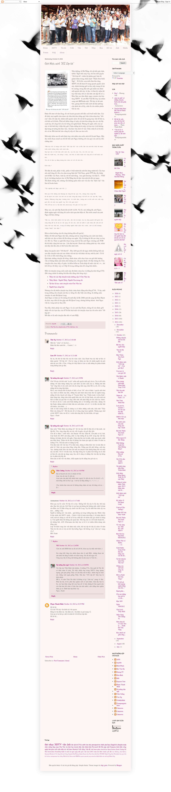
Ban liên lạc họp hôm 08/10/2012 (121, 536)
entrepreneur (54, 756)
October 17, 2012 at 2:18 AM (66, 340)
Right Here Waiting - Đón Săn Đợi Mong (119, 175)
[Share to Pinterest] (71, 324)
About (62, 52)
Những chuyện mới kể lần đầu (121, 339)
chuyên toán (61, 327)
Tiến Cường (60, 470)
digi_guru (104, 765)
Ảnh (117, 48)
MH (118, 678)
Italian (80, 754)
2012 (117, 322)
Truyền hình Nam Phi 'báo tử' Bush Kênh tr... (120, 110)
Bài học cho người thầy (120, 346)
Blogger (119, 765)
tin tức (88, 744)
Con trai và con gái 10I (121, 372)
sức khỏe (99, 752)
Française (113, 747)
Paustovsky (86, 754)
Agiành (119, 663)
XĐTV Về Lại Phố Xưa (121, 418)
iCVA (67, 327)
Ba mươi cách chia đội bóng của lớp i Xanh (120, 425)
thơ (46, 744)
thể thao (69, 749)
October (119, 335)
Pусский (95, 747)
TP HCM (102, 754)
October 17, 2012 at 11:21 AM (67, 355)
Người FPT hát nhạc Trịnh (121, 513)
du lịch (74, 744)
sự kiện (97, 756)
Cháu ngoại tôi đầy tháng (121, 439)
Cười (72, 48)
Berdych (52, 754)
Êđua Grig (112, 756)
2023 (117, 296)
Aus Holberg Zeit (117, 752)
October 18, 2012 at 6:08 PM (79, 565)
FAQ (54, 52)
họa (108, 744)
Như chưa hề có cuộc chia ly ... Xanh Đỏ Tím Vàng (121, 626)
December (120, 324)
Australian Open (106, 749)
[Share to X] (66, 324)
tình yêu (104, 744)
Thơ (86, 48)
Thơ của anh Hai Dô (120, 391)
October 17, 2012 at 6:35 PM (73, 378)
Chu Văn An (54, 327)
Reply (52, 348)
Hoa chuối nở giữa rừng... (121, 634)
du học (48, 756)
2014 (117, 315)
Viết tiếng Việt (83, 749)
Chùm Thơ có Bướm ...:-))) (120, 543)
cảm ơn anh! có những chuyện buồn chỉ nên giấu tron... (120, 101)
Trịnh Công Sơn (109, 754)
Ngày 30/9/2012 (120, 605)
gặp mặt (106, 747)
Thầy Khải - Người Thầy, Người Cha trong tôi (66, 280)
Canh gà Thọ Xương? (120, 508)
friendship (58, 752)
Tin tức (63, 48)
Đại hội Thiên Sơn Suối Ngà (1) (121, 519)
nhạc (51, 744)
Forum (45, 52)
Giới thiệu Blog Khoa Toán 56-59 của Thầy (121, 476)
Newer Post (49, 657)
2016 (117, 309)
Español (70, 754)
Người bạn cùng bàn (56, 287)
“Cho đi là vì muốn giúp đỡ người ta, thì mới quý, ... (119, 133)
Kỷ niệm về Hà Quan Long (120, 502)
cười (84, 744)
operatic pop (87, 756)
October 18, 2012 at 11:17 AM (69, 501)
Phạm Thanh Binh (57, 604)
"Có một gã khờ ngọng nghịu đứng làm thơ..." (121, 585)
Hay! (116, 93)
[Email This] (62, 324)
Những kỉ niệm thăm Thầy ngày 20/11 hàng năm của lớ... (121, 486)
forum (95, 749)
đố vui (91, 749)
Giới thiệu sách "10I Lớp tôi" (121, 495)
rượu (95, 752)
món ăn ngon (70, 752)
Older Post (101, 657)
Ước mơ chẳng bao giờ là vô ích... (121, 596)
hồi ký (68, 756)
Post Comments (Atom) (61, 661)
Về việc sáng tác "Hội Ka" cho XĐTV (120, 528)
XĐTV (54, 48)
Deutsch (75, 749)
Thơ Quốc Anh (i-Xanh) (121, 377)
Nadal (118, 749)
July (118, 647)
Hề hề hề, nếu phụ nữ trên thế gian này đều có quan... (119, 122)
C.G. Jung (57, 754)
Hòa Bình (120, 675)
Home (45, 48)
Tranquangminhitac (121, 704)
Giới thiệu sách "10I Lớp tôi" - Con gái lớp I (121, 365)
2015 (117, 312)
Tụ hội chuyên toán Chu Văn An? (121, 561)
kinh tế (64, 752)
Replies (55, 466)
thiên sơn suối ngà (104, 756)
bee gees (122, 754)
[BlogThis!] (64, 324)
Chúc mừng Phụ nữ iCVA (120, 454)
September (120, 638)
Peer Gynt (92, 754)
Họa (101, 48)
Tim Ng (53, 339)
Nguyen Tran (121, 682)
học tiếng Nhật (62, 756)
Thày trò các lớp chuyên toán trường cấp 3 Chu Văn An (69, 277)
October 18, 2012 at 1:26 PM (68, 545)
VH (57, 545)
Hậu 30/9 (119, 601)
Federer (113, 749)
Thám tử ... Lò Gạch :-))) (121, 396)
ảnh (69, 744)
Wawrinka (116, 754)
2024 (117, 293)
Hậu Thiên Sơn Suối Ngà (120, 357)
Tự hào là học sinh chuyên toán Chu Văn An (65, 283)
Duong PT (120, 672)
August (119, 644)
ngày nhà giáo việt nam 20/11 (84, 752)
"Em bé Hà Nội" (120, 351)
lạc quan (81, 756)
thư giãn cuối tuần (55, 749)
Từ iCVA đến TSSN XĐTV (120, 461)
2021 (117, 303)
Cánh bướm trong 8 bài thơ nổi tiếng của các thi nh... (121, 552)
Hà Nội (101, 747)
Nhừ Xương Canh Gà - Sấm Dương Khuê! (121, 446)
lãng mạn (56, 747)
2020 (117, 306)
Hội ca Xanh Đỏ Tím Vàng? (120, 577)
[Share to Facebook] (68, 324)
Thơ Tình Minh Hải (120, 401)
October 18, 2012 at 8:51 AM (73, 426)
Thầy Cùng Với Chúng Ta (120, 617)
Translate (120, 78)
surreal (93, 756)
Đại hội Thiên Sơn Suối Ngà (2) (121, 433)
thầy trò (63, 749)
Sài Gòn (97, 754)
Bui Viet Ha (121, 669)
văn (77, 327)
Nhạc (94, 48)
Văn (79, 48)
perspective (96, 744)
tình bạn (72, 327)
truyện (76, 747)
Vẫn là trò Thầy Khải (120, 610)
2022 (117, 300)
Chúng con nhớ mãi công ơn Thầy (119, 569)
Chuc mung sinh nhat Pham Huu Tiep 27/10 (120, 384)
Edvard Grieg (64, 754)
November (120, 330)
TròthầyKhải (121, 700)
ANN (118, 660)
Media (125, 48)
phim (98, 749)
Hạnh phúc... (120, 591)
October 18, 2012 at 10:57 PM (74, 604)
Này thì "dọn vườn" (120, 153)
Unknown (120, 708)
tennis (105, 752)
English (114, 744)
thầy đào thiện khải (85, 747)
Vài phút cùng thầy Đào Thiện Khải (121, 468)
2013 (117, 319)
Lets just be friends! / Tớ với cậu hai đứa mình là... (120, 410)
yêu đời (109, 752)
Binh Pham (120, 666)
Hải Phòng (76, 754)
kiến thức (119, 747)
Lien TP (53, 355)
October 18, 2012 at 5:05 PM (74, 470)
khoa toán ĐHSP (74, 756)
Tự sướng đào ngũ (56, 378)
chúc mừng (48, 747)
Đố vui (109, 48)
